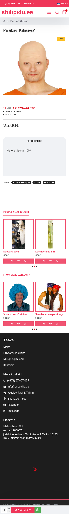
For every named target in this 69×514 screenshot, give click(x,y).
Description (34, 141)
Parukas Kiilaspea (21, 182)
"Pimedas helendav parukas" (37, 314)
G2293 (37, 182)
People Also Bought (16, 212)
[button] (32, 266)
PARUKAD (49, 182)
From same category (16, 274)
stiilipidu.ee (17, 12)
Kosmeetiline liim (18, 251)
